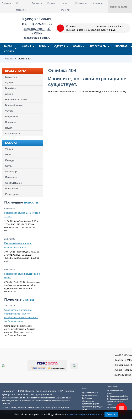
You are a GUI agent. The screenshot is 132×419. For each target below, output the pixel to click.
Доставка (37, 3)
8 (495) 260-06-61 (36, 19)
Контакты (98, 3)
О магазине (21, 6)
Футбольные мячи (90, 392)
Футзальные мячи (89, 395)
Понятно (111, 414)
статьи (28, 299)
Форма (26, 46)
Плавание (10, 122)
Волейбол (10, 88)
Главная (6, 3)
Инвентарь (11, 177)
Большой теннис (14, 105)
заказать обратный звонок (37, 30)
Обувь (77, 46)
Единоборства (13, 133)
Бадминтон (11, 116)
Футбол (9, 82)
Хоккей (9, 94)
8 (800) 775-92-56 (37, 24)
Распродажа (12, 194)
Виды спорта (9, 49)
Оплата (51, 3)
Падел (8, 127)
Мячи (42, 46)
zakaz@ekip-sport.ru (37, 37)
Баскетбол (11, 77)
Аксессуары (98, 46)
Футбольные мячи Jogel (117, 399)
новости (31, 202)
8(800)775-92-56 (11, 394)
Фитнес (9, 110)
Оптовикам (81, 3)
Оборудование (13, 182)
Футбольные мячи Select (117, 396)
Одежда (59, 46)
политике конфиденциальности (84, 414)
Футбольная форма (90, 404)
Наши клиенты (65, 6)
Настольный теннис (16, 99)
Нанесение (11, 188)
